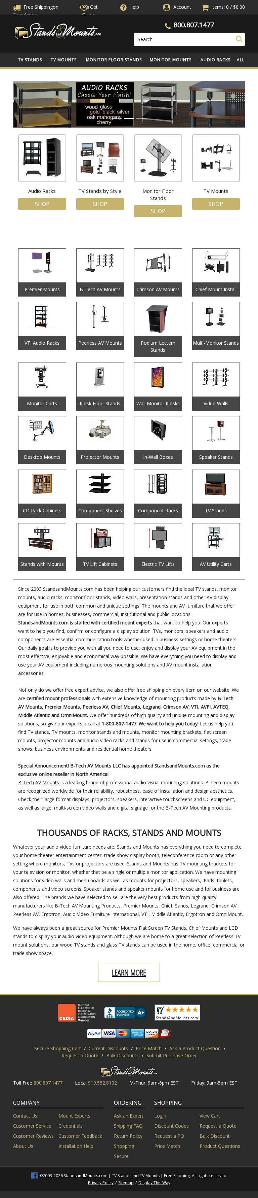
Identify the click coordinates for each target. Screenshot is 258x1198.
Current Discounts (108, 1048)
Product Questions (220, 1146)
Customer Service (32, 1126)
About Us (23, 1146)
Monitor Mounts (170, 60)
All (241, 60)
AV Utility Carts (216, 564)
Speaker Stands (216, 457)
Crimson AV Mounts (158, 289)
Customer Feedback (80, 1136)
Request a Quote (79, 1055)
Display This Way (154, 1183)
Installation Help (75, 1146)
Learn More (129, 972)
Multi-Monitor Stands (216, 343)
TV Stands (30, 60)
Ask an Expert (128, 1116)
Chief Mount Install (216, 289)
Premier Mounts (42, 289)
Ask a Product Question (195, 1048)
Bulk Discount (215, 1136)
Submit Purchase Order (171, 1055)
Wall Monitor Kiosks (158, 403)
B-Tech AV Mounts (100, 289)
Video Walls (216, 403)
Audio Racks (215, 60)
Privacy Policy (101, 1183)
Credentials (70, 1126)
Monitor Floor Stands (114, 60)
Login (160, 1116)
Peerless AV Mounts (100, 343)
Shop (42, 204)
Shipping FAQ (128, 1126)
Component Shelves (100, 510)
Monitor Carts (42, 403)
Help (134, 7)
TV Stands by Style (100, 190)
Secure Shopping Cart (57, 1048)
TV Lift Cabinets (100, 564)
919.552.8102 (102, 1083)
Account (182, 7)
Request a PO (169, 1136)
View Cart (210, 1116)
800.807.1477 (194, 24)
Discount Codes (171, 1126)
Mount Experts (74, 1116)
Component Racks (158, 510)
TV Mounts (64, 60)
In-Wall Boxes (158, 457)
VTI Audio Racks (42, 343)
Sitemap (126, 1183)
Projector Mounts (100, 457)
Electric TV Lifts (158, 564)
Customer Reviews (33, 1136)
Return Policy (128, 1136)
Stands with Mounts (42, 564)
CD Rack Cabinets (42, 510)
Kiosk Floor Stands (100, 403)
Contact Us (25, 1116)
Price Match (149, 1048)
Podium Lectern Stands (158, 346)
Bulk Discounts (122, 1055)
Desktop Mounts (42, 457)
